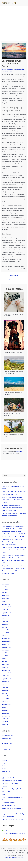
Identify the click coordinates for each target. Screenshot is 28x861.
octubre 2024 (5, 644)
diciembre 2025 (6, 604)
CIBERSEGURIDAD (7, 735)
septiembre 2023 (6, 679)
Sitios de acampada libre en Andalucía (13, 393)
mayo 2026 (5, 590)
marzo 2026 (5, 595)
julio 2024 (4, 653)
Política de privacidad (8, 816)
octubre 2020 (5, 719)
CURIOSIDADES (6, 738)
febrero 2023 (5, 699)
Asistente (4, 786)
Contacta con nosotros (8, 802)
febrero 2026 (5, 598)
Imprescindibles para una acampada (12, 414)
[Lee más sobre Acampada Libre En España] (14, 335)
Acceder (4, 763)
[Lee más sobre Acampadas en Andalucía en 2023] (14, 426)
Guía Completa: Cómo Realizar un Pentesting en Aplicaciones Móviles (13, 560)
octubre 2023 (5, 676)
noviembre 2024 (6, 641)
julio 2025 (4, 618)
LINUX (4, 746)
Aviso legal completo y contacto (14, 857)
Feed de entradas (7, 766)
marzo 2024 (5, 664)
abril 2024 (4, 661)
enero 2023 (5, 701)
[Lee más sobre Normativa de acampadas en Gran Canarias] (14, 363)
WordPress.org (6, 771)
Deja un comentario (7, 69)
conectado (19, 451)
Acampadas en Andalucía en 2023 (13, 435)
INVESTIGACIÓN (19, 69)
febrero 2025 (5, 633)
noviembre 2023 (6, 673)
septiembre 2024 (6, 647)
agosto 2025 (5, 615)
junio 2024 (5, 656)
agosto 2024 (5, 650)
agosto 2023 (5, 681)
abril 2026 (4, 592)
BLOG (3, 794)
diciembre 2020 (6, 716)
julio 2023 (4, 684)
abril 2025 (4, 627)
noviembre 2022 (6, 704)
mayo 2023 (5, 690)
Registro (4, 760)
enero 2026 (5, 601)
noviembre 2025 (6, 607)
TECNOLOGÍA (6, 749)
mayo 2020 (5, 724)
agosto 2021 (5, 713)
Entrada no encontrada (8, 805)
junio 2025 (5, 621)
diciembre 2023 (6, 670)
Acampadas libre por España (10, 783)
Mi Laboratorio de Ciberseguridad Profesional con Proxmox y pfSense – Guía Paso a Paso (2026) (12, 507)
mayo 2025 (5, 624)
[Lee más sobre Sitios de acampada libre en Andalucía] (14, 384)
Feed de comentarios (8, 769)
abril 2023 (4, 693)
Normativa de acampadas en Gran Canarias (13, 372)
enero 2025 (5, 635)
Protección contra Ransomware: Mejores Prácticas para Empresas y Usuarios (13, 571)
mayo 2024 (5, 658)
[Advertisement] (14, 21)
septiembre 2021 (6, 710)
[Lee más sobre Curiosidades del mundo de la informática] (14, 302)
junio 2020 (5, 721)
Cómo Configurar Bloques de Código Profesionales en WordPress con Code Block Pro (13, 499)
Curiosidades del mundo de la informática (14, 315)
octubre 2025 (5, 610)
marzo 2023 (5, 696)
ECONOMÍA (5, 741)
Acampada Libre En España (13, 352)
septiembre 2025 (6, 613)
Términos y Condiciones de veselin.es (12, 819)
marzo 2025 (5, 630)
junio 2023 (5, 687)
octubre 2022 (5, 707)
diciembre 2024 (6, 638)
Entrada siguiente (14, 280)
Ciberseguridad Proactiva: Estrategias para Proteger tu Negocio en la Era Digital (13, 542)
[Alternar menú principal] (25, 3)
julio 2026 (4, 587)
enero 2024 (5, 667)
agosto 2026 (5, 584)
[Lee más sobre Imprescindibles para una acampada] (14, 405)
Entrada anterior (14, 275)
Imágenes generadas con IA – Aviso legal (13, 814)
